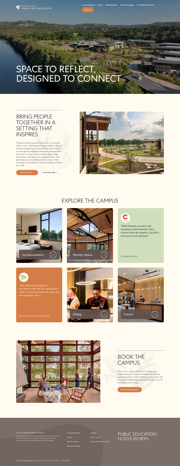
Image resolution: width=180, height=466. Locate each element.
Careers (93, 433)
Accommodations (74, 433)
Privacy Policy (65, 460)
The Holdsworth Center (99, 441)
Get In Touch (95, 437)
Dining (69, 437)
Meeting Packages (74, 446)
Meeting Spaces (73, 441)
